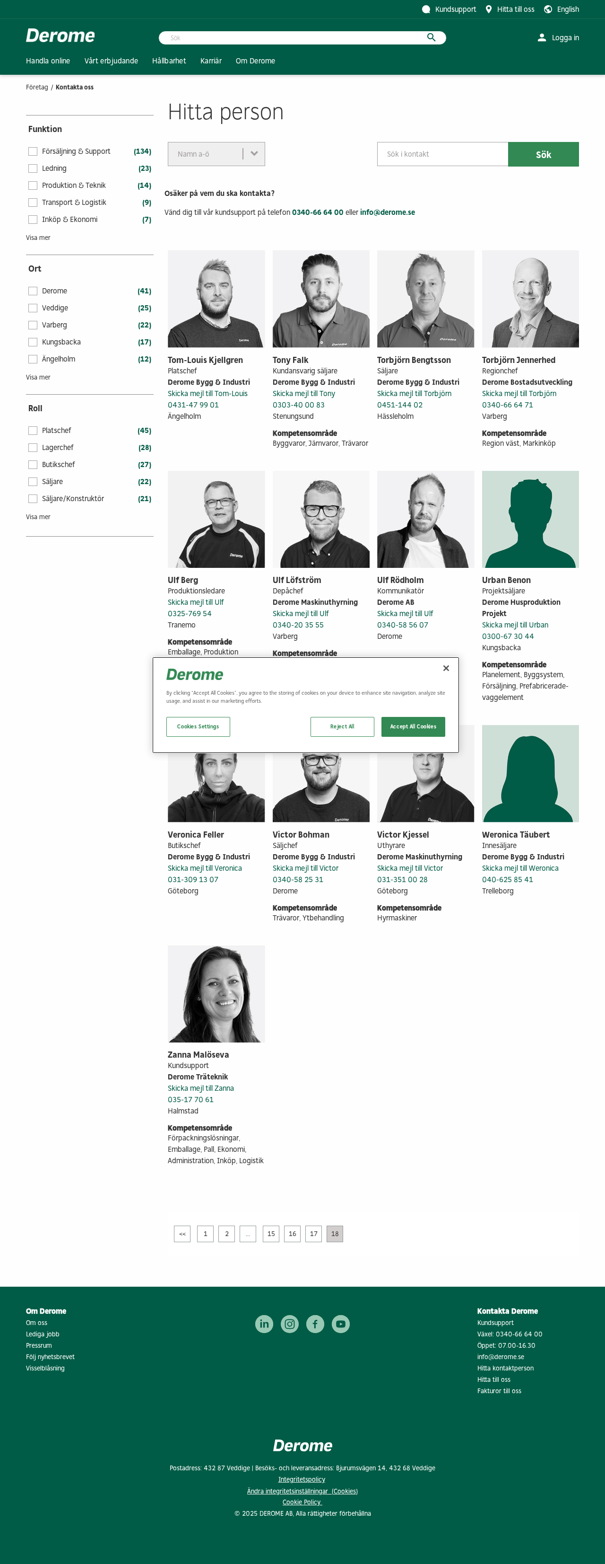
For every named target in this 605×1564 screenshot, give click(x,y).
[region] (305, 705)
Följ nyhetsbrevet (50, 1357)
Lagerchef (58, 447)
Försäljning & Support (76, 151)
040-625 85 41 (507, 879)
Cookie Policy (302, 1502)
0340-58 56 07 (402, 624)
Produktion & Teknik (74, 185)
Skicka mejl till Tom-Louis (208, 393)
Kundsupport (495, 1323)
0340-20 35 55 (298, 624)
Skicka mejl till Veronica (205, 868)
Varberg (54, 324)
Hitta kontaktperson (505, 1368)
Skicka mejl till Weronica (520, 868)
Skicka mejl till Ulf (196, 602)
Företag (37, 87)
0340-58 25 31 (298, 879)
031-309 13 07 (193, 879)
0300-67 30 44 (508, 636)
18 (335, 1234)
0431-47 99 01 (193, 404)
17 (314, 1234)
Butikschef (58, 464)
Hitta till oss (493, 1380)
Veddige (55, 307)
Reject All (342, 726)
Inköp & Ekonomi (69, 219)
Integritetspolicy (301, 1480)
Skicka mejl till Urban (515, 624)
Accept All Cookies (413, 726)
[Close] (446, 668)
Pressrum (39, 1346)
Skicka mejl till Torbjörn (414, 393)
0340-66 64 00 (318, 212)
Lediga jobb (43, 1334)
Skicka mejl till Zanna (201, 1088)
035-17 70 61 (191, 1099)
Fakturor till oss (499, 1391)
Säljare (52, 481)
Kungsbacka (61, 341)
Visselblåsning (45, 1368)
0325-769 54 (190, 613)
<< (182, 1234)
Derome (54, 290)
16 (292, 1234)
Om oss (36, 1323)
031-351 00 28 (402, 879)
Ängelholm (58, 358)
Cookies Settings (198, 726)
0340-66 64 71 (507, 404)
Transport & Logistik (74, 202)
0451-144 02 (400, 404)
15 (271, 1234)
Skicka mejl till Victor (305, 868)
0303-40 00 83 (299, 404)
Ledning (54, 168)
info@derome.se (387, 212)
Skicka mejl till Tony (304, 393)
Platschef (56, 430)
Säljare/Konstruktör (73, 498)
